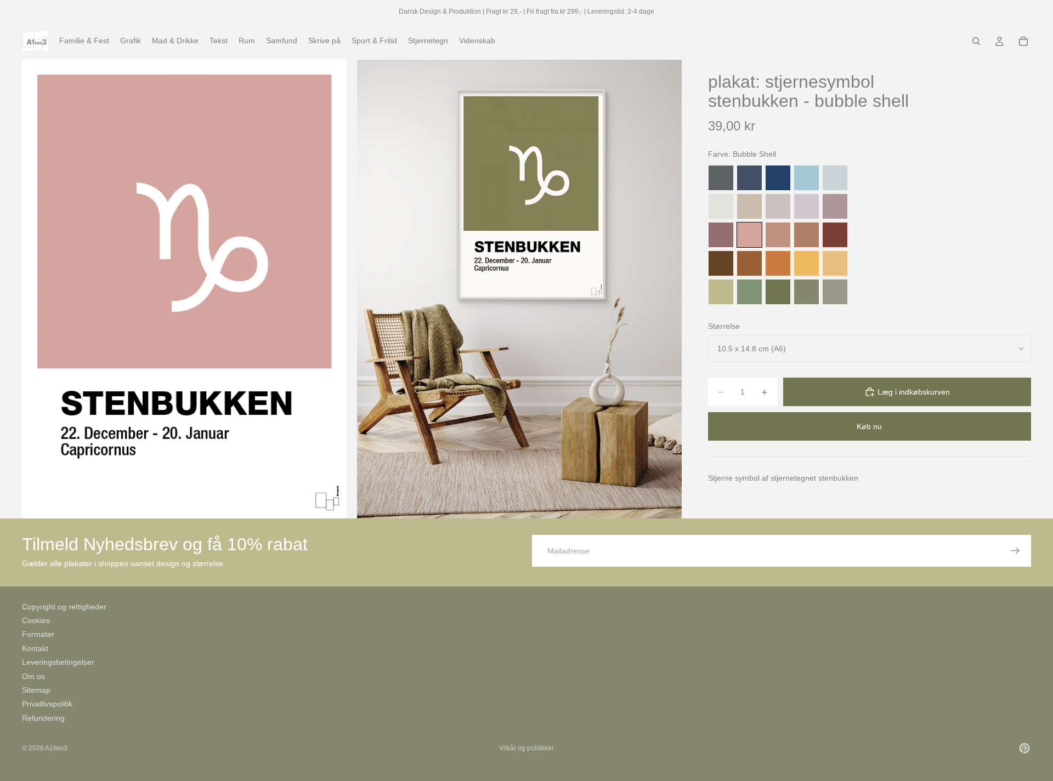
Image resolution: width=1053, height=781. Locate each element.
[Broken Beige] (778, 206)
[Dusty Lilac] (806, 206)
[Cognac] (749, 263)
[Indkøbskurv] (1023, 41)
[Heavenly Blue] (806, 178)
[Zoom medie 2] (519, 288)
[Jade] (749, 292)
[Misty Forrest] (806, 292)
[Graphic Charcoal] (721, 178)
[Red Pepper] (835, 235)
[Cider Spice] (806, 235)
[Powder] (778, 235)
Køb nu (869, 426)
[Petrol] (749, 178)
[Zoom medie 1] (184, 288)
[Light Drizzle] (835, 178)
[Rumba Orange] (778, 263)
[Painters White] (721, 206)
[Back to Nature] (721, 292)
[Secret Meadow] (778, 292)
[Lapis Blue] (778, 178)
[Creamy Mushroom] (749, 206)
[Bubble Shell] (749, 235)
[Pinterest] (1024, 748)
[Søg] (976, 41)
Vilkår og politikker (526, 748)
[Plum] (721, 235)
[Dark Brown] (721, 263)
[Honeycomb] (806, 263)
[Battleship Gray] (835, 292)
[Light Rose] (835, 206)
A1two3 (56, 748)
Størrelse (724, 326)
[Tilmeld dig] (1015, 550)
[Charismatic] (835, 263)
